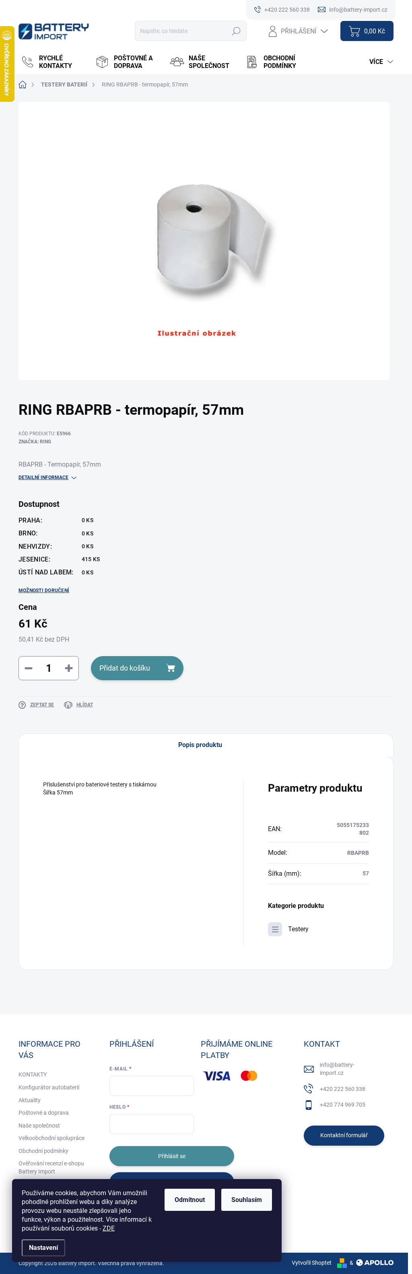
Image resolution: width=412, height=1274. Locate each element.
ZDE (109, 1228)
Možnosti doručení (44, 590)
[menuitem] (54, 62)
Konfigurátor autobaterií (49, 1087)
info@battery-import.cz (337, 1069)
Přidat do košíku (124, 668)
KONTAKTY (33, 1074)
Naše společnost (39, 1125)
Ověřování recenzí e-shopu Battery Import (51, 1167)
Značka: (35, 442)
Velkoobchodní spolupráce (51, 1138)
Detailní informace (43, 477)
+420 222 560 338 (342, 1089)
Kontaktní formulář (344, 1135)
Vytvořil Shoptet (312, 1263)
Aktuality (30, 1100)
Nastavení (43, 1247)
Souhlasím (246, 1200)
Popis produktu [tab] (200, 745)
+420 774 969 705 (342, 1104)
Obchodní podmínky (43, 1151)
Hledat (236, 31)
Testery (298, 929)
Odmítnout (190, 1200)
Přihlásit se (171, 1156)
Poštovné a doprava (44, 1112)
